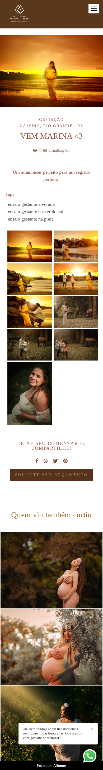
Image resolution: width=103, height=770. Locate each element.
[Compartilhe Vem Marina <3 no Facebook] (36, 460)
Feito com (51, 766)
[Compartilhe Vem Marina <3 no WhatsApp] (46, 460)
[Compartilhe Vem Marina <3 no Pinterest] (65, 460)
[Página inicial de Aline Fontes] (19, 14)
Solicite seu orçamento (51, 475)
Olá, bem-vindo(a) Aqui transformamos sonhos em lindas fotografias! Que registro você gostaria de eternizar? (53, 733)
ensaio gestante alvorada (31, 204)
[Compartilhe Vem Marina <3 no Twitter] (55, 460)
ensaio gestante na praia (31, 219)
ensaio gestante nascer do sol (35, 211)
